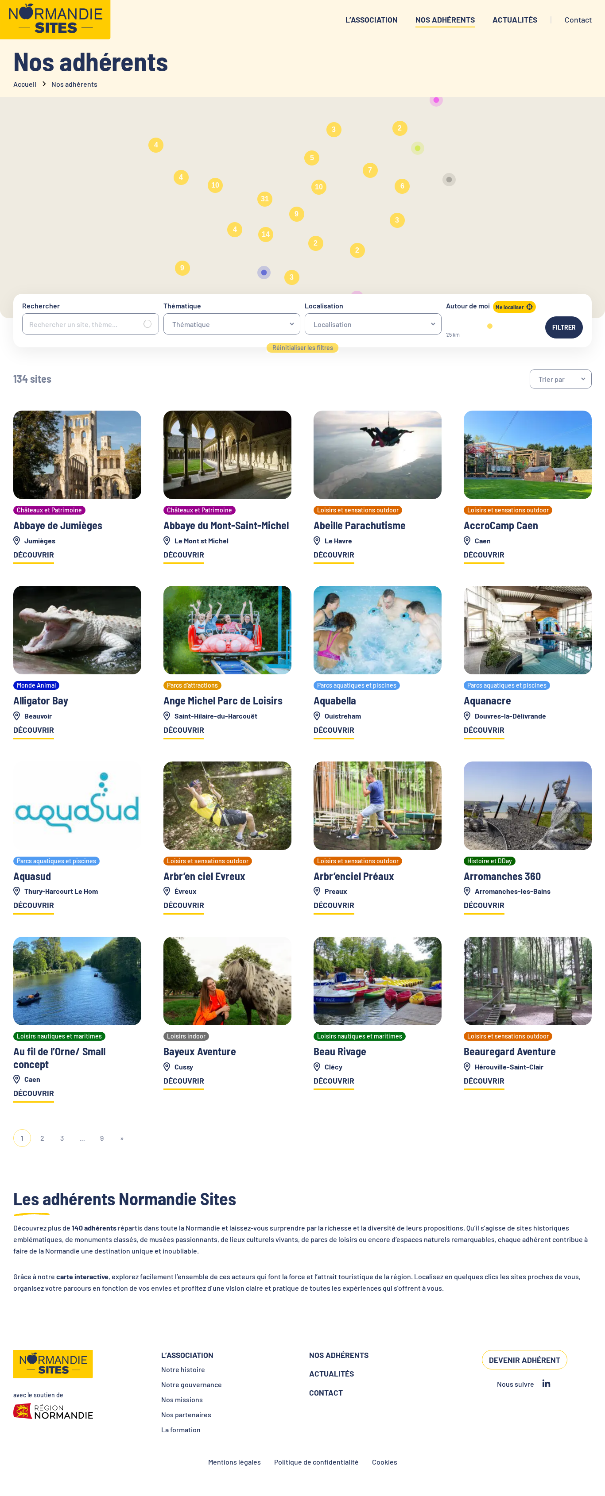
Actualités (515, 19)
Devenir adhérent (524, 1360)
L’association (371, 19)
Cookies (384, 1462)
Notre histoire (183, 1369)
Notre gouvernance (191, 1384)
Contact (326, 1392)
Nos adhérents (445, 19)
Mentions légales (234, 1462)
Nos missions (182, 1399)
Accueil (24, 84)
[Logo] (55, 19)
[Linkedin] (546, 1383)
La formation (181, 1429)
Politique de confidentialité (316, 1462)
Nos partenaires (186, 1414)
